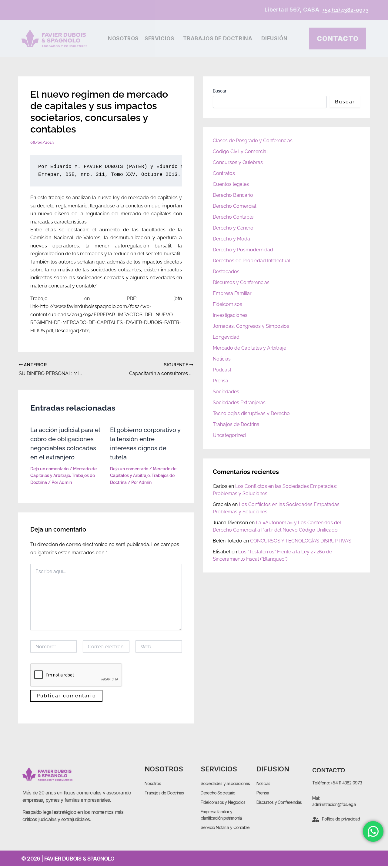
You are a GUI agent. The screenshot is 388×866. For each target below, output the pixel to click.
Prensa (220, 381)
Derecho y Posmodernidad (243, 250)
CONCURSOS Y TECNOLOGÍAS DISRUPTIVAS (300, 541)
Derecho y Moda (231, 239)
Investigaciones (230, 315)
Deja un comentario (49, 468)
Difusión (274, 38)
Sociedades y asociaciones (225, 783)
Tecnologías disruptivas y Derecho (251, 413)
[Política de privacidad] (315, 819)
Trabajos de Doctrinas (164, 792)
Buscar (219, 91)
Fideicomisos (227, 304)
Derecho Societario (218, 792)
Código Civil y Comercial (240, 151)
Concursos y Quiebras (238, 162)
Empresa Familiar (232, 293)
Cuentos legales (231, 184)
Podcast (222, 370)
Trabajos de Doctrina (217, 38)
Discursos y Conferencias (241, 282)
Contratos (224, 173)
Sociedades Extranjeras (239, 402)
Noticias (222, 359)
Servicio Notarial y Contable (225, 827)
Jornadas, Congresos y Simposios (251, 326)
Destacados (226, 271)
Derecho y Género (233, 228)
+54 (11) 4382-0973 (345, 10)
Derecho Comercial (234, 206)
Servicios (159, 38)
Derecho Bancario (233, 195)
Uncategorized (229, 435)
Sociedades (226, 391)
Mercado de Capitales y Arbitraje (249, 348)
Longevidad (226, 337)
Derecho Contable (233, 217)
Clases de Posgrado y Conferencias (253, 140)
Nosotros (123, 38)
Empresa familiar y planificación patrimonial (221, 815)
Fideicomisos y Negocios (223, 802)
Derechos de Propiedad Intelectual (251, 260)
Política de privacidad (341, 818)
